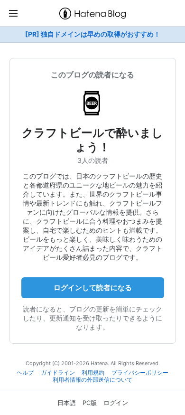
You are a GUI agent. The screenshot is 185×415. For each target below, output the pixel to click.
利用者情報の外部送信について (92, 380)
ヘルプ (25, 372)
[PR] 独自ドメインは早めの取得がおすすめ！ (92, 34)
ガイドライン (58, 372)
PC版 (90, 402)
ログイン (115, 402)
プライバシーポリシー (139, 372)
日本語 (66, 402)
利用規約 (93, 372)
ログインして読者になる (93, 287)
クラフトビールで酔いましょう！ (92, 140)
